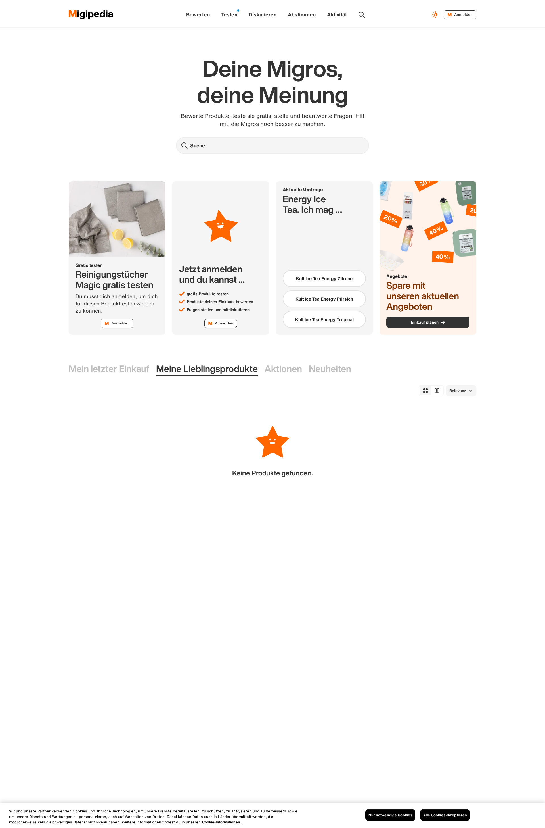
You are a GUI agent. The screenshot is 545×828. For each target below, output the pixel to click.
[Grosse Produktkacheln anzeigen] (437, 390)
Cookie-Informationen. (221, 822)
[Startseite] (91, 14)
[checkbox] (324, 278)
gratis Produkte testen (208, 294)
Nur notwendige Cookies (390, 814)
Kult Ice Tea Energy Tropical (324, 319)
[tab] (109, 369)
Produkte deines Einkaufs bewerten (220, 302)
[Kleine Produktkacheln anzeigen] (425, 390)
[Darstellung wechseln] (435, 14)
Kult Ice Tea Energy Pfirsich (324, 299)
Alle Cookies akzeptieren (445, 814)
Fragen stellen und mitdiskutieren (218, 310)
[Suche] (361, 14)
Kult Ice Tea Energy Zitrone (324, 278)
